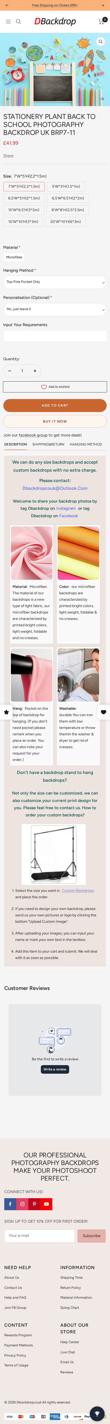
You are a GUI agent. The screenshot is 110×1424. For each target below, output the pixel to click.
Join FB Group (15, 1308)
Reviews (66, 1372)
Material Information (76, 1297)
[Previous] (8, 99)
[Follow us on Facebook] (10, 1204)
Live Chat (67, 1352)
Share (8, 155)
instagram (66, 508)
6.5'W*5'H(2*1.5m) (24, 198)
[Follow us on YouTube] (46, 1204)
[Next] (102, 99)
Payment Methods (18, 1345)
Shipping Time (71, 1277)
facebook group (33, 435)
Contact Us (13, 1288)
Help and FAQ (15, 1297)
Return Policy (70, 1288)
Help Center (69, 1342)
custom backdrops (78, 890)
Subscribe (91, 1235)
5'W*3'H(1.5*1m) (66, 186)
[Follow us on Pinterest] (34, 1204)
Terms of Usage (16, 1365)
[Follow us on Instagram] (22, 1204)
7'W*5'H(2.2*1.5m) (24, 186)
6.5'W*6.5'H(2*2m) (68, 198)
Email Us (67, 1362)
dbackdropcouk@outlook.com (55, 488)
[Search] (18, 21)
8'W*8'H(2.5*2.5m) (68, 210)
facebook (68, 515)
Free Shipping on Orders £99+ (55, 5)
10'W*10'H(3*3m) (23, 221)
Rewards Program (18, 1335)
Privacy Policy (15, 1355)
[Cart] (101, 21)
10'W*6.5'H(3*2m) (23, 210)
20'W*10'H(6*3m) (65, 221)
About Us (11, 1277)
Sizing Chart (69, 1308)
